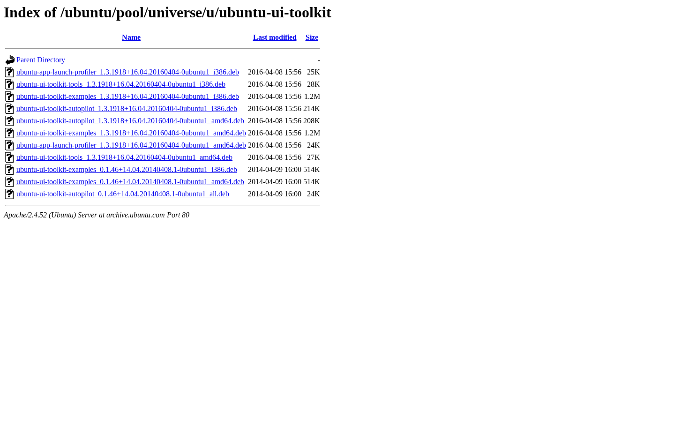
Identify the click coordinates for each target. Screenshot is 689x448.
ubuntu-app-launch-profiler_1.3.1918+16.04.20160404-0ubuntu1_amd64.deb (131, 145)
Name (131, 37)
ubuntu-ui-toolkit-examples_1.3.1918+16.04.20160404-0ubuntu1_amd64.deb (131, 133)
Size (312, 37)
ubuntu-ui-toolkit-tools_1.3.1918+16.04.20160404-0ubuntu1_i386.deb (120, 84)
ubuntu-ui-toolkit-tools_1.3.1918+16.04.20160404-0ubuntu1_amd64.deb (124, 157)
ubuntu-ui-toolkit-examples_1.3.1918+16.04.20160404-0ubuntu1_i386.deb (127, 96)
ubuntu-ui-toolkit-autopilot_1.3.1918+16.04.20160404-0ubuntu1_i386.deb (126, 108)
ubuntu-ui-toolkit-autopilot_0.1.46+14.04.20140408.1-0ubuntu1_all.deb (122, 194)
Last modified (275, 37)
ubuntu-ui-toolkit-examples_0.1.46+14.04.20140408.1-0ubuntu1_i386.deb (126, 169)
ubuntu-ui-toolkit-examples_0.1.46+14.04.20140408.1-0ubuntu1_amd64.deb (130, 182)
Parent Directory (40, 60)
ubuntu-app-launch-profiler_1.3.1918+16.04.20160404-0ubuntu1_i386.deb (127, 72)
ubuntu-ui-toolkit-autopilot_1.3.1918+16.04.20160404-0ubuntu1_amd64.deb (130, 121)
